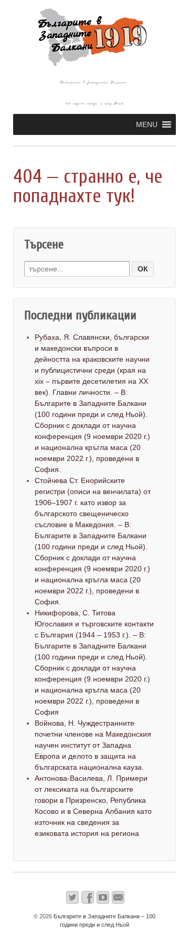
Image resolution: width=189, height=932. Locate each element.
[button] (147, 124)
